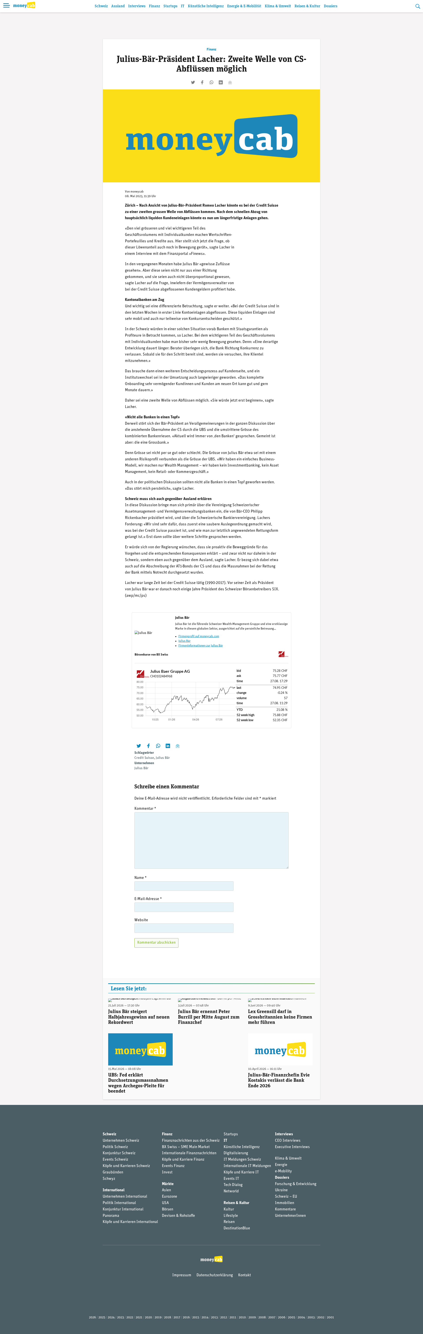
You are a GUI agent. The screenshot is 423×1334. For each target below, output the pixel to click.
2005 (291, 1317)
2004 (301, 1317)
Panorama (111, 1216)
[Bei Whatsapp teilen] (211, 82)
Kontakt (244, 1275)
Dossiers (330, 6)
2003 (311, 1317)
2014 (205, 1317)
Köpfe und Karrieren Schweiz (126, 1166)
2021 (139, 1317)
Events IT (231, 1179)
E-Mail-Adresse (148, 899)
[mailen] (230, 82)
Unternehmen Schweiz (121, 1141)
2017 (177, 1317)
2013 (214, 1317)
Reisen (229, 1222)
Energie (281, 1165)
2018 (167, 1317)
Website (141, 920)
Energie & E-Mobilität (244, 6)
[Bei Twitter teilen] (193, 82)
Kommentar (145, 809)
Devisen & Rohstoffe (178, 1216)
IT (182, 6)
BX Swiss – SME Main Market (186, 1147)
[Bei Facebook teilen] (202, 82)
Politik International (119, 1203)
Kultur (229, 1210)
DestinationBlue (237, 1228)
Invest (167, 1173)
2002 (320, 1317)
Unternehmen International (125, 1197)
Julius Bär (184, 641)
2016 (186, 1317)
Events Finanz (173, 1166)
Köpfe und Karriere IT (241, 1173)
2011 (233, 1317)
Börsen (167, 1210)
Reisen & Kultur (307, 6)
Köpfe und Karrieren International (130, 1222)
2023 (120, 1317)
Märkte (168, 1184)
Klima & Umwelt (278, 6)
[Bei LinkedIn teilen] (220, 82)
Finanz (154, 6)
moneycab (137, 191)
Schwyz (109, 1179)
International (113, 1190)
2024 (111, 1317)
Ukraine (281, 1190)
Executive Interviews (292, 1147)
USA (165, 1203)
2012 (223, 1317)
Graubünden (113, 1173)
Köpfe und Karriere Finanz (183, 1160)
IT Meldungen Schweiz (242, 1160)
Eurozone (169, 1197)
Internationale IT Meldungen (247, 1166)
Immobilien (284, 1203)
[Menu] (6, 6)
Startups (170, 6)
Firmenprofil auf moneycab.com (198, 636)
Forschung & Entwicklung (295, 1184)
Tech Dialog (233, 1185)
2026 (92, 1317)
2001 (330, 1317)
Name (140, 878)
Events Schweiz (115, 1160)
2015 (195, 1317)
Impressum (181, 1275)
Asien (166, 1190)
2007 (271, 1317)
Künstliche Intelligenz (206, 6)
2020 (148, 1317)
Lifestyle (231, 1216)
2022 (129, 1317)
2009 (252, 1317)
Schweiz (101, 6)
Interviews (136, 6)
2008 (262, 1317)
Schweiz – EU (286, 1197)
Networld (231, 1191)
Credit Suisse (144, 758)
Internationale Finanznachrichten (189, 1153)
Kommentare (285, 1210)
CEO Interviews (288, 1141)
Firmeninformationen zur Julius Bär (200, 645)
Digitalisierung (236, 1153)
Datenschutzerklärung (215, 1275)
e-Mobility (283, 1171)
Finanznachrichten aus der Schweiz (191, 1141)
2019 (158, 1317)
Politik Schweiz (115, 1147)
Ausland (118, 6)
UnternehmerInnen (290, 1216)
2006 (281, 1317)
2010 (242, 1317)
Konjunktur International (123, 1210)
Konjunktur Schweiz (119, 1153)
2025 (101, 1317)
